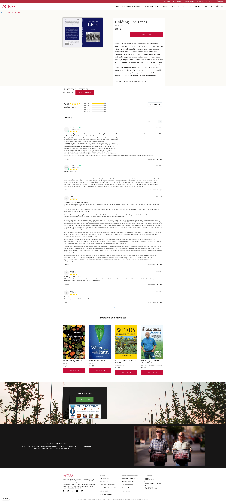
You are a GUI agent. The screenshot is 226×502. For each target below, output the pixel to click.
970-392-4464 (149, 479)
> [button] (117, 307)
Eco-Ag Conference (152, 6)
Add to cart (74, 370)
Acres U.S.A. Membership (108, 488)
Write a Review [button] (155, 104)
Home (3, 13)
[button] (158, 159)
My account (221, 1)
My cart (220, 6)
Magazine (187, 6)
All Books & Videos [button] (171, 6)
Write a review (85, 92)
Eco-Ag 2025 (209, 1)
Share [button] (67, 159)
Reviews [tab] (67, 117)
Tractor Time (84, 399)
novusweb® (144, 499)
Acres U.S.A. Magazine (107, 484)
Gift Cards (167, 1)
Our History (104, 481)
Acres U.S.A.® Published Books (128, 6)
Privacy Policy (104, 491)
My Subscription (177, 1)
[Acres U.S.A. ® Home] (9, 6)
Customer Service (189, 1)
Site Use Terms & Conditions (121, 499)
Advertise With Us (106, 494)
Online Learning (202, 6)
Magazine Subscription (130, 478)
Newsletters (126, 491)
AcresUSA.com (104, 478)
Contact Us (200, 1)
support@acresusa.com (153, 483)
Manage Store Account (129, 481)
